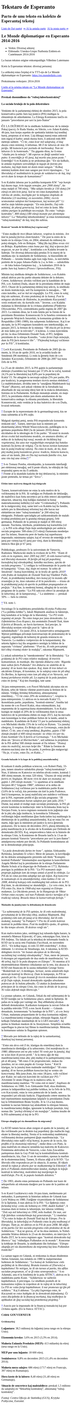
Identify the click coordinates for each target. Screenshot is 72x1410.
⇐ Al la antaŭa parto (34, 28)
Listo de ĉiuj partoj (11, 28)
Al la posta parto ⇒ (57, 28)
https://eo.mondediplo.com (46, 75)
